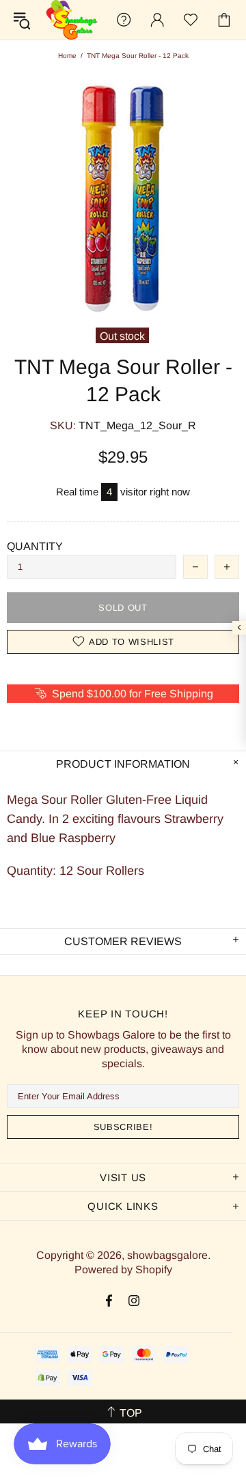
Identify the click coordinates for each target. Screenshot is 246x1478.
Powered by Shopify (123, 1269)
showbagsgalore (71, 20)
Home (67, 55)
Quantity (35, 546)
